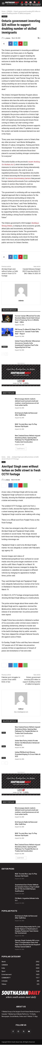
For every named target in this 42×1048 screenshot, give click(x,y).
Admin (8, 38)
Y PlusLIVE (22, 5)
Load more (20, 449)
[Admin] (3, 38)
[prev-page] (3, 354)
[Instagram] (18, 1031)
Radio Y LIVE (30, 5)
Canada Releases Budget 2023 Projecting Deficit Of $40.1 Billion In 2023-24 (31, 271)
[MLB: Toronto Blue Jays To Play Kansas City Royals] (7, 427)
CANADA (9, 11)
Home (3, 11)
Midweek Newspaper (35, 5)
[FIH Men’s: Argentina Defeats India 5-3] (7, 901)
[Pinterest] (20, 43)
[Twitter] (15, 43)
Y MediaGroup (39, 5)
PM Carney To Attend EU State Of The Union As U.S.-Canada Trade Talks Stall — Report (27, 331)
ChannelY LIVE (26, 5)
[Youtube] (29, 1031)
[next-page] (6, 354)
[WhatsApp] (25, 43)
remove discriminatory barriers (19, 178)
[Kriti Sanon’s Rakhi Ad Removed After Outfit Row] (7, 416)
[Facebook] (10, 43)
